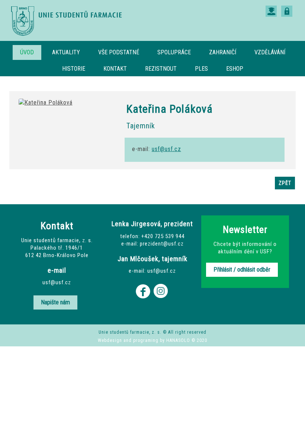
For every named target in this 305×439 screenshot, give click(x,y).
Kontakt (115, 68)
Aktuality (66, 52)
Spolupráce (174, 52)
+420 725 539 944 (162, 236)
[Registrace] (271, 9)
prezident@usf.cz (162, 243)
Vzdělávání (269, 52)
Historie (73, 68)
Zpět (285, 183)
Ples (201, 68)
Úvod (27, 52)
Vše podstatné (118, 52)
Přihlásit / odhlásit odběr (242, 269)
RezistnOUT (161, 68)
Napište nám (55, 302)
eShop (234, 68)
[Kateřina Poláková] (46, 102)
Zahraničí (222, 52)
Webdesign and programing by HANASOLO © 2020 (152, 340)
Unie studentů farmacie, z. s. (67, 21)
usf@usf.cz (166, 149)
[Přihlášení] (287, 9)
